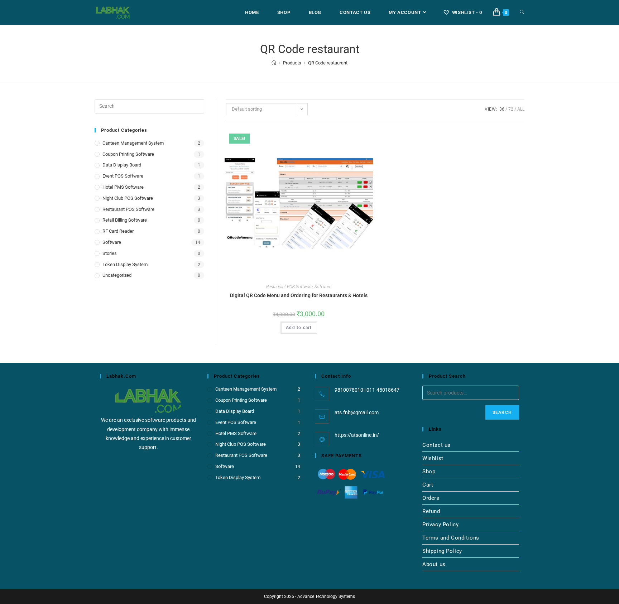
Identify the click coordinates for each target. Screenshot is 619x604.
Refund (431, 511)
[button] (351, 137)
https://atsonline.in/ (357, 435)
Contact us (436, 445)
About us (434, 564)
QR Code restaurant (327, 63)
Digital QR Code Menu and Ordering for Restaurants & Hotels (299, 295)
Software (323, 286)
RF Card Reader (118, 231)
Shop (428, 471)
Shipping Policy (442, 551)
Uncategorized (116, 275)
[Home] (274, 63)
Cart (427, 485)
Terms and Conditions (450, 538)
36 (501, 109)
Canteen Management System (133, 143)
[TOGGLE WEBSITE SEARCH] (522, 12)
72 (510, 109)
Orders (431, 498)
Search (502, 412)
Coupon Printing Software (128, 154)
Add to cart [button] (299, 327)
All (520, 109)
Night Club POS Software (127, 198)
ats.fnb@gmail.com (357, 412)
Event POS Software (122, 176)
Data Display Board (121, 165)
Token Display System (125, 264)
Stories (109, 253)
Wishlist (432, 458)
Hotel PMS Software (123, 187)
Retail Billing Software (124, 220)
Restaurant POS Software (289, 286)
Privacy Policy (440, 524)
